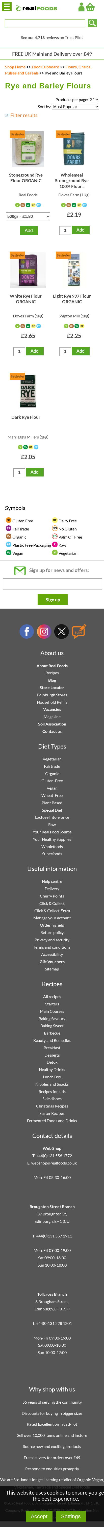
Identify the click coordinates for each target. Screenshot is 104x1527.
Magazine (52, 716)
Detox (52, 1062)
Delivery (52, 888)
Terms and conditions (52, 947)
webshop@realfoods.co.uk (54, 1162)
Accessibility (52, 954)
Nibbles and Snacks (52, 1084)
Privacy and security (52, 939)
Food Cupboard (45, 66)
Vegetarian (52, 758)
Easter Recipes (52, 1113)
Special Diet (52, 810)
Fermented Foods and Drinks (52, 1120)
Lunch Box (52, 1076)
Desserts (52, 1055)
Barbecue (52, 1032)
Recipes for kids (52, 1091)
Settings (71, 1516)
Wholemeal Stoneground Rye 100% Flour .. (72, 180)
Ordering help (52, 925)
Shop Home (15, 66)
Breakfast (52, 1047)
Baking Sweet (52, 1025)
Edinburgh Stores (52, 694)
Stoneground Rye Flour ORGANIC (26, 177)
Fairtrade (52, 766)
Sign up (53, 599)
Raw (52, 824)
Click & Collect (52, 903)
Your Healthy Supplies (52, 839)
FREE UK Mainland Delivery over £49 (52, 54)
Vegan (52, 788)
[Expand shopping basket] (90, 7)
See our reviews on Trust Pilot (52, 37)
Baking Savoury (52, 1018)
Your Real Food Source (52, 831)
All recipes (52, 996)
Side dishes (52, 1098)
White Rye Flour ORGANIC (26, 298)
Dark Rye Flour (25, 417)
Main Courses (52, 1011)
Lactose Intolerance (52, 817)
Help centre (52, 881)
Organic (52, 773)
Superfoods (52, 853)
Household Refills (52, 702)
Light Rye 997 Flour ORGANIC (72, 298)
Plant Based (52, 802)
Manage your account (52, 917)
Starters (52, 1003)
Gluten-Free (52, 780)
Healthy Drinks (52, 1069)
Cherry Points (52, 895)
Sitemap (52, 968)
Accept (39, 1516)
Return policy (52, 932)
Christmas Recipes (52, 1105)
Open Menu (7, 6)
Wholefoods (52, 846)
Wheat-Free (52, 795)
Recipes (52, 672)
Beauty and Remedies (52, 1040)
